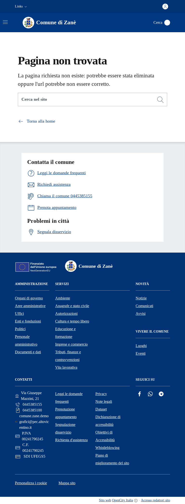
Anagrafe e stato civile (72, 306)
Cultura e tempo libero (72, 321)
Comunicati (144, 306)
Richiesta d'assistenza (71, 440)
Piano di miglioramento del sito (112, 459)
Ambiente (62, 298)
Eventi (140, 353)
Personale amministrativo (26, 340)
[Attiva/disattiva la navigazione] (5, 22)
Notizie (141, 298)
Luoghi (141, 346)
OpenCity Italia (122, 500)
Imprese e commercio (71, 344)
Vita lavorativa (66, 367)
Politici (20, 329)
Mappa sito (67, 483)
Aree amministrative (30, 306)
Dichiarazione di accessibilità (107, 421)
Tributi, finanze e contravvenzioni (68, 356)
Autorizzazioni (66, 313)
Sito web (105, 500)
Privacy (101, 394)
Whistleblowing (107, 448)
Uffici (19, 313)
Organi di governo (29, 298)
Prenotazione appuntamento (66, 413)
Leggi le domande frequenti (69, 398)
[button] (21, 6)
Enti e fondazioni (28, 321)
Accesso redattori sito (155, 500)
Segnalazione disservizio (65, 428)
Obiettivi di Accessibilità (105, 436)
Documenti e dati (28, 352)
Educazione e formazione (65, 333)
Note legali (103, 401)
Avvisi (140, 313)
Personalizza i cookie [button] (31, 483)
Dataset (101, 409)
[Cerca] (160, 100)
